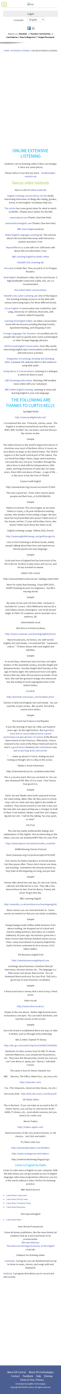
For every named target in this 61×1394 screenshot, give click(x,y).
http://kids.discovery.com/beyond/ (39, 1093)
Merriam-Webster (30, 1242)
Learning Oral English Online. (19, 320)
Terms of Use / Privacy (32, 1379)
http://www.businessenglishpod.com (30, 960)
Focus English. (12, 308)
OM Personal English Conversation (21, 346)
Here (6, 268)
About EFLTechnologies (41, 1372)
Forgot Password (46, 37)
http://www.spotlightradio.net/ (30, 417)
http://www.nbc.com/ (30, 1082)
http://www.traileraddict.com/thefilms (30, 1147)
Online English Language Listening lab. (24, 234)
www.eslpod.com (18, 217)
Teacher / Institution (40, 33)
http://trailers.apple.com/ (30, 1127)
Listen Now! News (13, 1219)
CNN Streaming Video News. (19, 380)
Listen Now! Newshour (15, 1207)
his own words (39, 750)
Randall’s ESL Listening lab (30, 262)
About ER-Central (16, 1372)
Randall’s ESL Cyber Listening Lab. (21, 295)
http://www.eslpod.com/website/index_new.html (30, 843)
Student (23, 33)
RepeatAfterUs (13, 247)
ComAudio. (10, 1260)
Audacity (7, 1273)
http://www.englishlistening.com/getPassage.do (30, 536)
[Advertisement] (12, 69)
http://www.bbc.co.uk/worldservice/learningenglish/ (30, 904)
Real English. (10, 277)
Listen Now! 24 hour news (17, 1199)
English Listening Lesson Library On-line (27, 195)
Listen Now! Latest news (16, 1195)
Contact (15, 1376)
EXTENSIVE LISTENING (20, 50)
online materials (38, 189)
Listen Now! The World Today (18, 1203)
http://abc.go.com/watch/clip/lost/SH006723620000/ (30, 1045)
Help (38, 1376)
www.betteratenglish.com (18, 223)
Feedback (28, 1376)
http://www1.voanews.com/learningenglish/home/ (30, 633)
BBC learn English (26, 229)
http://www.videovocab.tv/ (30, 1006)
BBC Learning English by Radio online (30, 256)
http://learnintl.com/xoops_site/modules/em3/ (30, 696)
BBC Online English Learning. (19, 389)
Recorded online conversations (30, 289)
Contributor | (12, 37)
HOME (6, 50)
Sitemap (48, 1376)
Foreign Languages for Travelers (19, 333)
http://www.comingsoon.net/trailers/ (30, 1153)
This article (10, 208)
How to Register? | (29, 37)
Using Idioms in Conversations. (18, 371)
